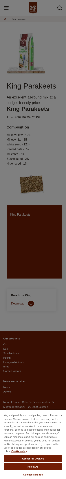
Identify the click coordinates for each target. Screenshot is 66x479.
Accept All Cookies (33, 458)
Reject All (32, 466)
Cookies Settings (33, 474)
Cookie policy (19, 451)
